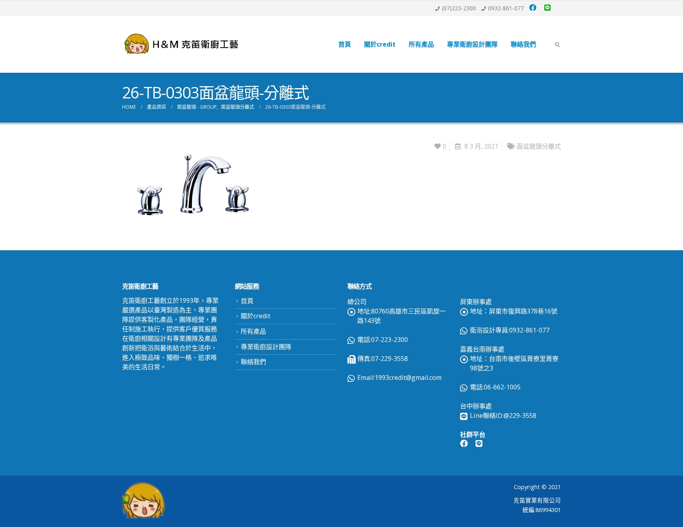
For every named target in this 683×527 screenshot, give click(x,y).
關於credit (380, 44)
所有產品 (421, 44)
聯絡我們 (523, 44)
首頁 (344, 44)
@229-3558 (520, 415)
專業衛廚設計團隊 (472, 44)
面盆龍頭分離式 (539, 146)
